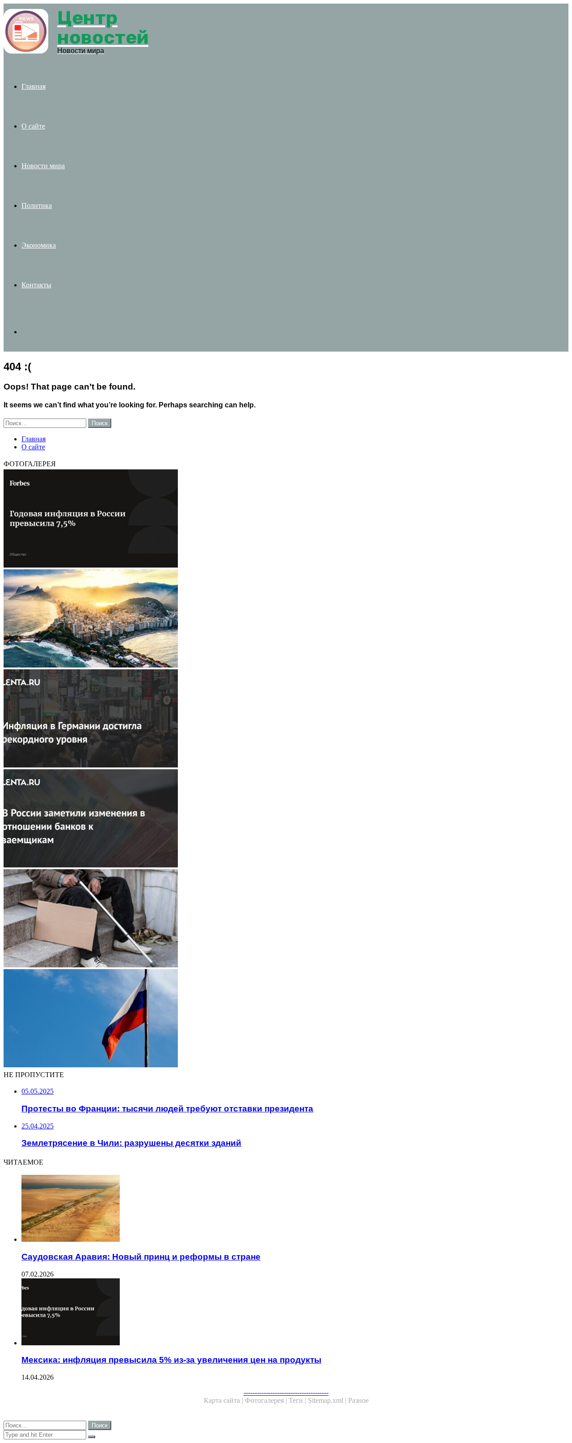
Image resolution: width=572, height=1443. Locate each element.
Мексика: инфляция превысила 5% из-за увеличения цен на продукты (171, 1359)
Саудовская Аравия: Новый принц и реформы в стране (141, 1256)
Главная (33, 86)
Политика (36, 205)
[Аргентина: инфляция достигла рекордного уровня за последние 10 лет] (272, 719)
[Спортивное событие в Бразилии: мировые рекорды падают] (272, 619)
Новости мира (43, 166)
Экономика (38, 245)
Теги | (298, 1400)
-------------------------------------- (286, 1392)
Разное (358, 1400)
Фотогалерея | (267, 1400)
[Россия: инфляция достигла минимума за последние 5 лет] (272, 919)
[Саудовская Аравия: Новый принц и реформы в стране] (280, 1209)
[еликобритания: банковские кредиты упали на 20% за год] (272, 819)
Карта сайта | (224, 1400)
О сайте (33, 126)
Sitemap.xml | (328, 1400)
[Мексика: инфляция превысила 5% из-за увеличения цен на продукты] (272, 519)
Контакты (36, 285)
